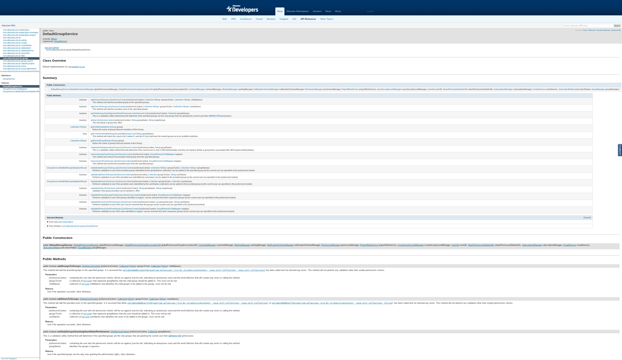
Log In (370, 11)
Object (54, 39)
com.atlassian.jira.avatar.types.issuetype (20, 32)
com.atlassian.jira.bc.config (15, 43)
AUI (294, 19)
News (328, 11)
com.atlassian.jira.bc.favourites (16, 53)
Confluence (246, 19)
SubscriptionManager (503, 89)
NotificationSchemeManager (266, 89)
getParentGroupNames (101, 141)
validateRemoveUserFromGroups (105, 202)
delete (93, 120)
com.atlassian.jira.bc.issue (14, 66)
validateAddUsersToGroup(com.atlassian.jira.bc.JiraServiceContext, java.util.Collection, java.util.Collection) (198, 303)
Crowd (259, 19)
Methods (591, 30)
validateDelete (97, 188)
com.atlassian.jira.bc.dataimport (17, 48)
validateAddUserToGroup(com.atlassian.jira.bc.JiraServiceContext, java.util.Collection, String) (332, 303)
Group (113, 127)
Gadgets (284, 19)
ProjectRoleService (350, 89)
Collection (148, 100)
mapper (141, 197)
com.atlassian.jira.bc (12, 38)
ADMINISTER (214, 116)
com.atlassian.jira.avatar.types (16, 30)
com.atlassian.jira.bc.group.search (18, 61)
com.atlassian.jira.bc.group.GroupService (80, 226)
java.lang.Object (52, 48)
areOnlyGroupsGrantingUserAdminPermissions (111, 113)
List (157, 202)
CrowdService (539, 89)
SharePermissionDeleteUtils (455, 89)
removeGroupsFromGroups (103, 154)
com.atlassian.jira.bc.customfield (17, 45)
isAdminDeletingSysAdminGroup (105, 147)
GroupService (9, 79)
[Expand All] (615, 30)
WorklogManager (229, 89)
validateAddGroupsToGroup (103, 168)
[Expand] (587, 217)
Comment (130, 136)
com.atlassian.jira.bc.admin (15, 40)
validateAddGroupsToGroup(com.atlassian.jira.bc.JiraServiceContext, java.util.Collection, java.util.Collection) (194, 270)
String (157, 100)
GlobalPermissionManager (82, 89)
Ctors (585, 30)
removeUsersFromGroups (102, 161)
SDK (224, 19)
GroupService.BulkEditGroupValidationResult (23, 91)
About (338, 11)
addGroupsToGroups (100, 100)
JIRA (233, 19)
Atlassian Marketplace (297, 11)
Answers (317, 11)
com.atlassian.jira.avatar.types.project (19, 35)
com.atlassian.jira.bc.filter (14, 56)
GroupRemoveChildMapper (15, 89)
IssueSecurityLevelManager (389, 89)
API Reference (308, 19)
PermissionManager (314, 89)
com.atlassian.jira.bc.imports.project (18, 63)
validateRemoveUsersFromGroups (106, 209)
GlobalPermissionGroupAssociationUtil (136, 89)
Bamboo (271, 19)
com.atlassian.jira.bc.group (15, 58)
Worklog (144, 136)
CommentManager (196, 89)
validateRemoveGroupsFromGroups (107, 195)
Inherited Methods (603, 30)
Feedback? (620, 150)
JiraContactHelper (567, 89)
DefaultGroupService (12, 86)
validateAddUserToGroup (102, 175)
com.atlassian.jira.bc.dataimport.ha (18, 50)
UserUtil (431, 89)
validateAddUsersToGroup (102, 181)
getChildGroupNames (100, 127)
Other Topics (326, 19)
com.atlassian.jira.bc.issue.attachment (19, 69)
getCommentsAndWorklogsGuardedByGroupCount (113, 134)
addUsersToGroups (99, 106)
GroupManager (598, 89)
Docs (279, 11)
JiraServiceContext (118, 100)
